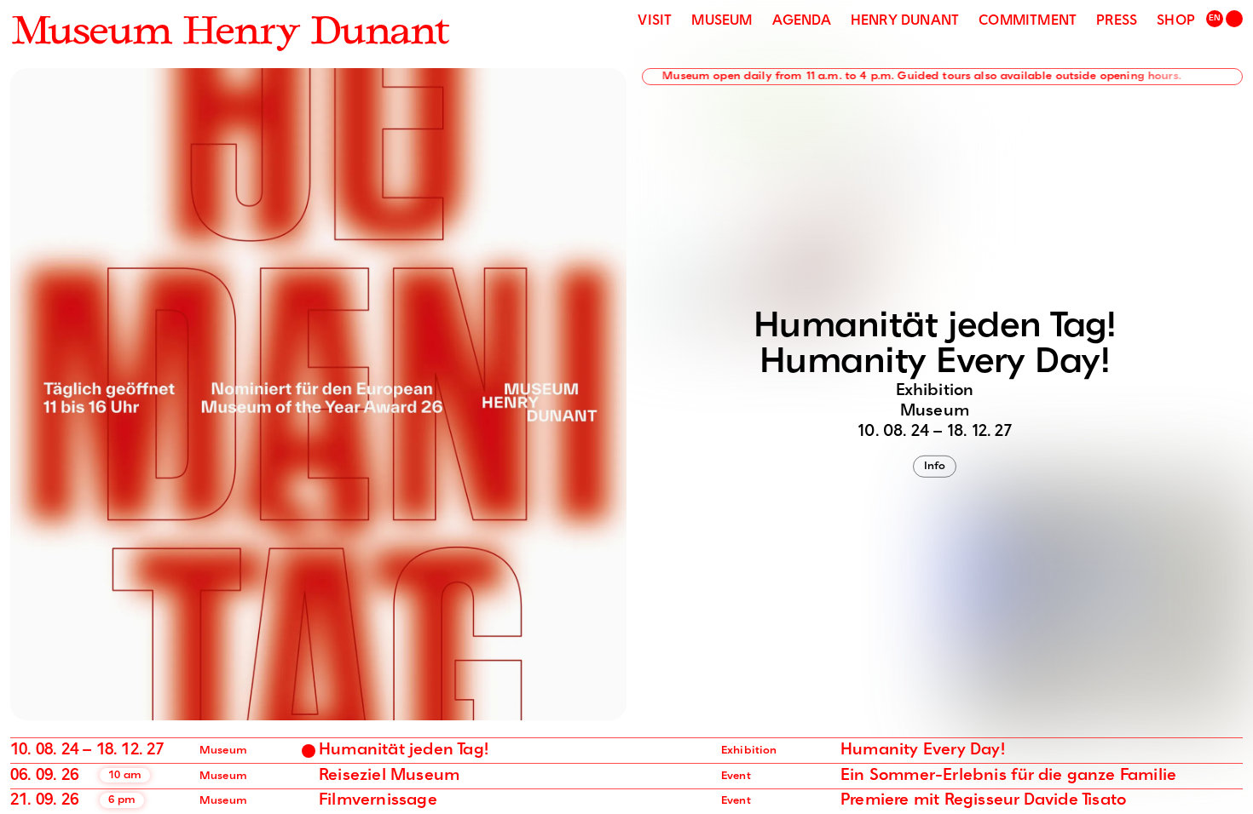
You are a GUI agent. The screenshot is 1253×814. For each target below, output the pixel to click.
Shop (1176, 21)
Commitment (1028, 21)
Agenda (801, 21)
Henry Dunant (905, 21)
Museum (721, 21)
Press (1116, 21)
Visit (655, 21)
